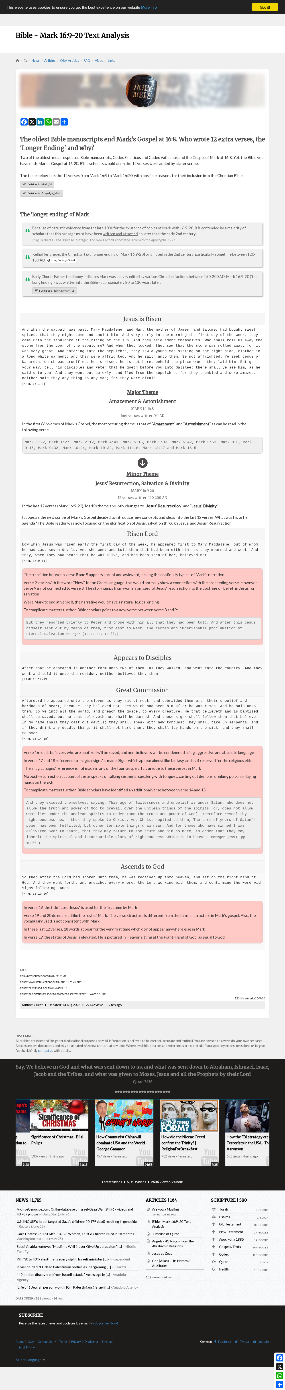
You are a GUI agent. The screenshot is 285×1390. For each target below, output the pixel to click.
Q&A (31, 1341)
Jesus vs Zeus (162, 1253)
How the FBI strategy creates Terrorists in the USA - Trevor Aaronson (237, 1143)
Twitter (243, 1341)
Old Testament (230, 1224)
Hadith (224, 1269)
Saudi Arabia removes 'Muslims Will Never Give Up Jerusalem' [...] (69, 1246)
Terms (63, 1341)
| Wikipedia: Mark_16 (39, 184)
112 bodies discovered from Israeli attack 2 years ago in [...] (63, 1274)
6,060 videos (136, 1182)
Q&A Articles (69, 60)
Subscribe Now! (105, 1323)
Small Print (25, 1347)
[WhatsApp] (279, 1375)
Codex (224, 1254)
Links (111, 60)
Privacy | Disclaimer (84, 1341)
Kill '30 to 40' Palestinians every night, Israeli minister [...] (62, 1259)
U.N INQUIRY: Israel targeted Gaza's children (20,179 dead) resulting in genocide (77, 1221)
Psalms (224, 1217)
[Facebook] (279, 1357)
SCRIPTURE (229, 1200)
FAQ (87, 60)
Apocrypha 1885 (231, 1239)
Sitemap (107, 1341)
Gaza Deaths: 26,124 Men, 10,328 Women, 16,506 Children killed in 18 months (75, 1234)
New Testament (231, 1232)
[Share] (279, 1384)
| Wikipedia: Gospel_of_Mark (43, 193)
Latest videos (112, 1182)
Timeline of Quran (165, 1234)
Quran (223, 1262)
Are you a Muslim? (165, 1209)
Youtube (262, 1341)
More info (149, 7)
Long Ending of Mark (62, 260)
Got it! (265, 7)
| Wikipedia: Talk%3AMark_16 (56, 290)
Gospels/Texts (230, 1247)
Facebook (223, 1341)
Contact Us (45, 1341)
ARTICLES (161, 1200)
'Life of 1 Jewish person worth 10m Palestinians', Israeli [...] (63, 1287)
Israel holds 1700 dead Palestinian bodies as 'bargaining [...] (64, 1267)
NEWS (28, 1200)
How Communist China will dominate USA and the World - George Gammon (107, 1143)
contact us (45, 1050)
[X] (279, 1366)
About (20, 1341)
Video (99, 60)
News (36, 60)
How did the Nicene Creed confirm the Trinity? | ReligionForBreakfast (169, 1143)
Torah (223, 1209)
